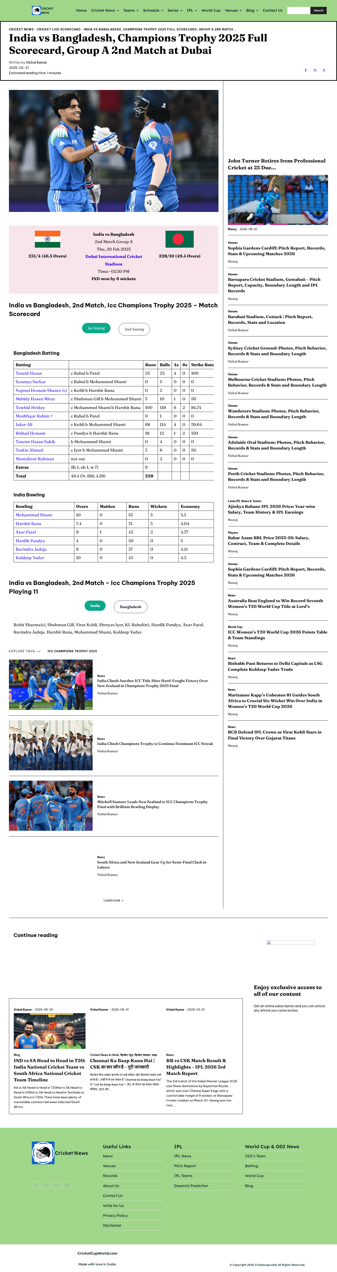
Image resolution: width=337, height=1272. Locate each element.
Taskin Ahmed (29, 450)
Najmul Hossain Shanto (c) (41, 390)
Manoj (232, 229)
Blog (17, 1055)
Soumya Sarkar (31, 381)
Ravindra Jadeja (31, 549)
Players (233, 532)
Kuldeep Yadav (30, 557)
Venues (233, 242)
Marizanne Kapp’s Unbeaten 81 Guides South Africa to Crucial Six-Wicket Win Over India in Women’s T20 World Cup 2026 (275, 700)
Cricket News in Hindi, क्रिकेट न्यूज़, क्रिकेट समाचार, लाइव (123, 1055)
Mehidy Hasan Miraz (35, 398)
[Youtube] (67, 1185)
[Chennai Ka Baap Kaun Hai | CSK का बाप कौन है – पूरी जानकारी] (126, 1031)
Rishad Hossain (30, 433)
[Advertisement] (277, 118)
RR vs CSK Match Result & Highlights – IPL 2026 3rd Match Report (196, 1067)
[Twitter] (324, 70)
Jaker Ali (24, 424)
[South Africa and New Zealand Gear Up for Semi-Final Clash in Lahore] (51, 866)
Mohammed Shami (34, 514)
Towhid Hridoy (30, 407)
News (101, 676)
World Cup (235, 627)
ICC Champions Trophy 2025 (72, 651)
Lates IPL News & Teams (244, 501)
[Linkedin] (56, 1185)
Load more (112, 900)
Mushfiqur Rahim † (34, 416)
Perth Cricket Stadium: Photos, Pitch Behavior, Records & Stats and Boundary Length (276, 476)
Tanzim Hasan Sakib (35, 441)
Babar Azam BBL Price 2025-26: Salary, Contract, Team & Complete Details (268, 540)
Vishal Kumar (36, 63)
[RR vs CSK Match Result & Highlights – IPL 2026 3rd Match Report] (202, 1031)
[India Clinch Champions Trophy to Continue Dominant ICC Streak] (51, 745)
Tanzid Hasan (29, 373)
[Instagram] (315, 70)
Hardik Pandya (30, 540)
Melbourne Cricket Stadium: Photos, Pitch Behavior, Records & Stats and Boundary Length (278, 382)
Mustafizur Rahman (35, 458)
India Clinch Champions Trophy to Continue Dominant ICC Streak (155, 743)
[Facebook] (306, 70)
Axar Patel (26, 532)
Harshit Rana (28, 523)
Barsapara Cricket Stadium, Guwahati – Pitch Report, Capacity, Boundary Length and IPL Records (274, 285)
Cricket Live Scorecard (59, 29)
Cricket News (21, 29)
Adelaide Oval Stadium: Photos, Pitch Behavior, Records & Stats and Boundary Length (276, 445)
